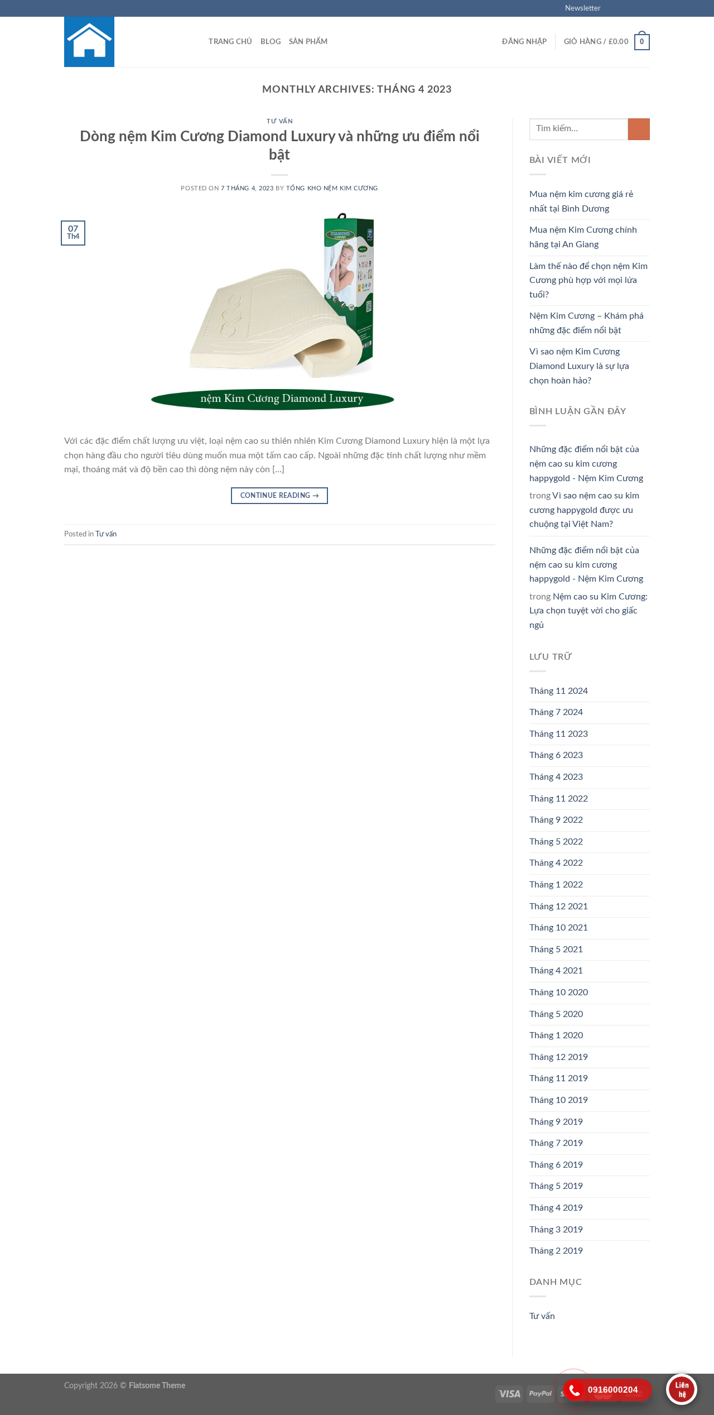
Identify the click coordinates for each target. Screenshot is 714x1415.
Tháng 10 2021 (558, 927)
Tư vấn (279, 121)
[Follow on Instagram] (623, 8)
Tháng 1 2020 (556, 1035)
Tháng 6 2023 (556, 755)
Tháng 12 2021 (558, 906)
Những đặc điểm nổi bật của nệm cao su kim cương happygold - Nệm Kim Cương (586, 463)
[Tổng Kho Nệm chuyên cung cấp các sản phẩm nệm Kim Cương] (120, 42)
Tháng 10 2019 (558, 1100)
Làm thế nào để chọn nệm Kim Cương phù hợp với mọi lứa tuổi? (588, 280)
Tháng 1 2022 (556, 884)
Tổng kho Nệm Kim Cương (332, 188)
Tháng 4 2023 (556, 777)
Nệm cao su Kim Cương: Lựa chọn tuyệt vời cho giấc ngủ (588, 611)
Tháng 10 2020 (558, 992)
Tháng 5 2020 (556, 1014)
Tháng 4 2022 (556, 862)
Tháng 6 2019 (556, 1164)
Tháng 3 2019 (556, 1229)
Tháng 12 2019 (558, 1057)
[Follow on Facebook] (612, 8)
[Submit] (639, 129)
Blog (270, 42)
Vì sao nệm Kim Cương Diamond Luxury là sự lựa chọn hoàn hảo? (579, 366)
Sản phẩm (308, 42)
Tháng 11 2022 (558, 798)
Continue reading (280, 495)
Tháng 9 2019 (556, 1121)
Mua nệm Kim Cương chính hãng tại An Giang (583, 237)
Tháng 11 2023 (558, 734)
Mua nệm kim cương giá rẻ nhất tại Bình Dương (581, 201)
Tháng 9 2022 (556, 820)
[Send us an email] (644, 8)
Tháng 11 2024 (558, 691)
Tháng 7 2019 (556, 1143)
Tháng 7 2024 (556, 712)
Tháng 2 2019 (556, 1250)
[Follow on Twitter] (633, 8)
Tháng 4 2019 (556, 1207)
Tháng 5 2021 (556, 949)
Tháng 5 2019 (556, 1186)
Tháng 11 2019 (558, 1078)
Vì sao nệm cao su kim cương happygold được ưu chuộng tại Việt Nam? (584, 510)
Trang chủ (230, 42)
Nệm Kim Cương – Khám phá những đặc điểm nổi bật (586, 323)
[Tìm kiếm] (196, 41)
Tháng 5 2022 (556, 841)
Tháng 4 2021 (556, 970)
